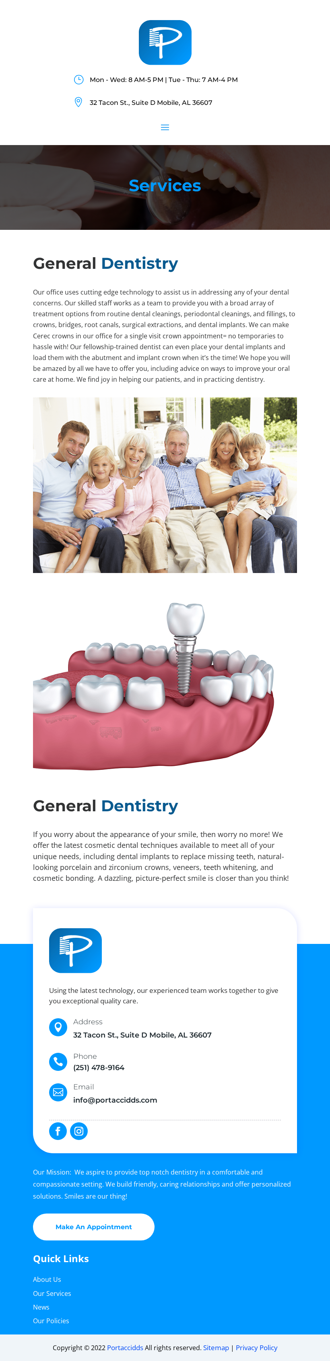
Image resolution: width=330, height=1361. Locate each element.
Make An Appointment (94, 1227)
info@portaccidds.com (115, 1100)
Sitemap (216, 1347)
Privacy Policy (257, 1347)
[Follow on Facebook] (58, 1131)
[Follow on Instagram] (79, 1131)
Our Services (52, 1293)
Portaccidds (125, 1347)
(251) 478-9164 (98, 1067)
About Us (47, 1279)
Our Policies (51, 1320)
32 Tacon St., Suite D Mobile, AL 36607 (151, 102)
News (41, 1307)
